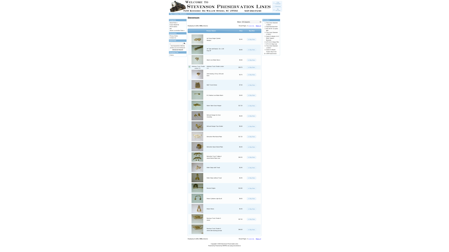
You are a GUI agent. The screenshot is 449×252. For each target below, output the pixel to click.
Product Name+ (211, 31)
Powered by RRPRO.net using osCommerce (228, 245)
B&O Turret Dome (212, 85)
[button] (277, 3)
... (254, 25)
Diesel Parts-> (174, 22)
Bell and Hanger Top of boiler (215, 126)
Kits (171, 28)
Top (171, 14)
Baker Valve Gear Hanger (214, 105)
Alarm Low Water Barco (213, 60)
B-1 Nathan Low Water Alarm (215, 95)
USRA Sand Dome (271, 53)
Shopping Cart (173, 52)
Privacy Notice (174, 36)
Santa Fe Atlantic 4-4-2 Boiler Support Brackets (272, 38)
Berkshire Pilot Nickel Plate (214, 136)
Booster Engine (211, 188)
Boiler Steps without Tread (214, 178)
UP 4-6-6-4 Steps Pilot (272, 42)
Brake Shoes (210, 209)
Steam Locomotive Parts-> (177, 30)
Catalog (176, 14)
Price (241, 31)
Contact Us (173, 37)
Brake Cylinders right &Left (214, 198)
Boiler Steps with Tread (213, 167)
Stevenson (183, 14)
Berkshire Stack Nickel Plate (215, 147)
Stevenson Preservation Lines (229, 244)
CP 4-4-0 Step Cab (271, 44)
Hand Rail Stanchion (272, 26)
